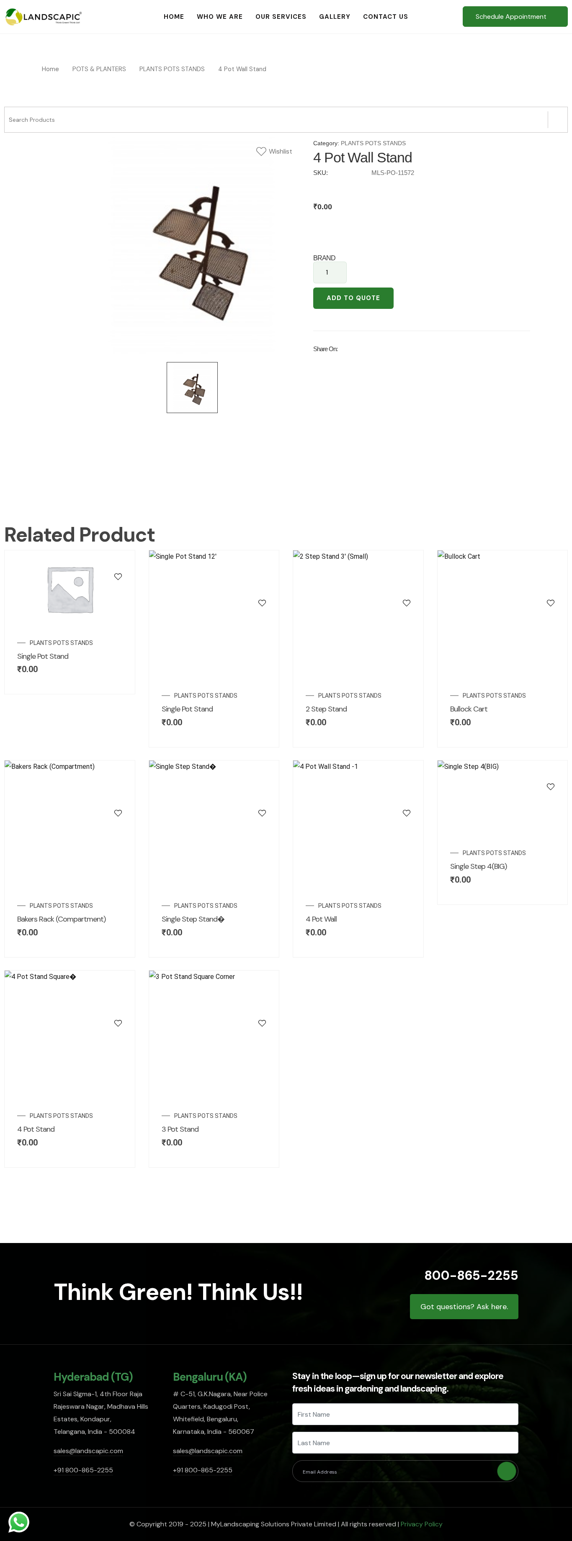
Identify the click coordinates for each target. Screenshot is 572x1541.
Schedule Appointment (511, 16)
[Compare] (118, 593)
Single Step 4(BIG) (478, 866)
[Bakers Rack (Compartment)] (118, 796)
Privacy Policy (422, 1524)
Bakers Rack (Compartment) (61, 919)
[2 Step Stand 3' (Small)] (406, 586)
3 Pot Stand (180, 1129)
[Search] (557, 119)
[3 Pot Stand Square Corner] (262, 1006)
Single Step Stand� (193, 919)
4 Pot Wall (321, 919)
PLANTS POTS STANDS (172, 69)
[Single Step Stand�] (262, 796)
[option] (192, 245)
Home (174, 17)
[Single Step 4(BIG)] (550, 769)
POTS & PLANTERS (99, 69)
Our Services (281, 17)
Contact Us (385, 17)
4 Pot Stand (35, 1129)
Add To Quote (353, 298)
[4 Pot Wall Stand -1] (406, 796)
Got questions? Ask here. (464, 1307)
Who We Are (220, 17)
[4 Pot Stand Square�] (118, 1006)
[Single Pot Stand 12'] (262, 586)
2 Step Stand (326, 709)
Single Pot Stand (42, 656)
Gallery (334, 17)
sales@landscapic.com (88, 1450)
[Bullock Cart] (550, 586)
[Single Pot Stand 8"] (118, 559)
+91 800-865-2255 (83, 1470)
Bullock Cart (468, 709)
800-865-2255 (471, 1275)
